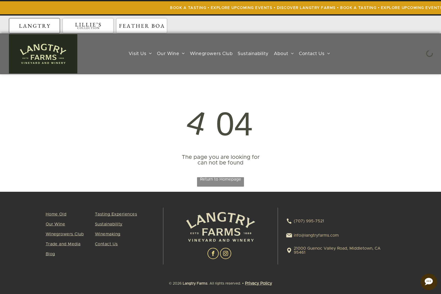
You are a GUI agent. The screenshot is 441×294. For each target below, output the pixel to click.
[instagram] (225, 254)
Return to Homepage (220, 179)
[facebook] (213, 254)
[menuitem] (140, 53)
